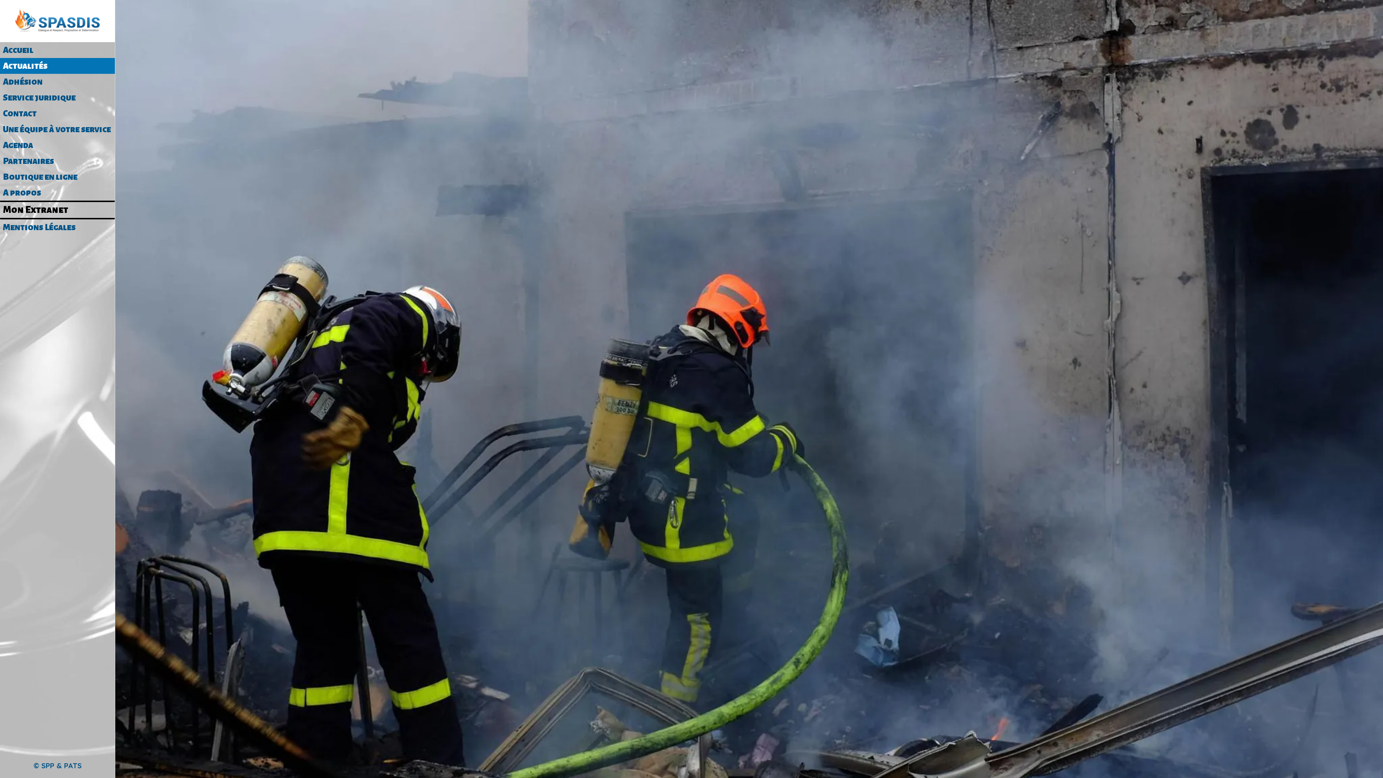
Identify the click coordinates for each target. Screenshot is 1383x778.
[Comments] (749, 116)
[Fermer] (129, 11)
